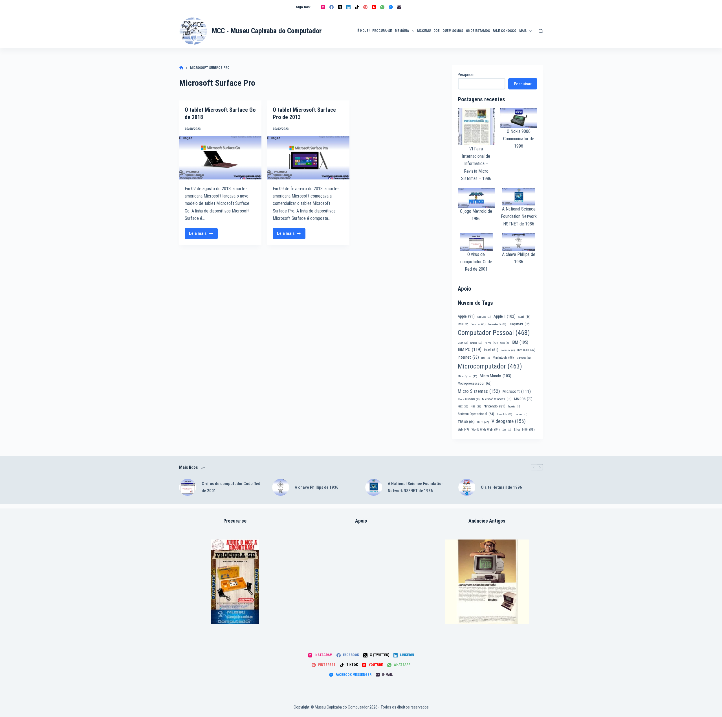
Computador (519, 324)
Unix (483, 422)
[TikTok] (357, 7)
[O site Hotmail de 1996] (466, 487)
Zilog (506, 429)
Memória (402, 31)
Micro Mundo (495, 375)
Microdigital (467, 376)
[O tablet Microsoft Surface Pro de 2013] (308, 157)
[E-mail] (399, 7)
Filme (491, 342)
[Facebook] (331, 7)
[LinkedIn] (348, 7)
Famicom (476, 342)
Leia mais (203, 235)
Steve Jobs (504, 414)
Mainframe (523, 357)
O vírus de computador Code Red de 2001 (476, 262)
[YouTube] (374, 7)
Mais (523, 31)
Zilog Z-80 (524, 429)
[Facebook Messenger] (391, 7)
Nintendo (494, 406)
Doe (436, 31)
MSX (463, 406)
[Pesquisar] (541, 31)
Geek (504, 342)
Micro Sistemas (479, 391)
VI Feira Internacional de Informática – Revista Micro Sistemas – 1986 (476, 163)
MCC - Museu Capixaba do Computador (267, 31)
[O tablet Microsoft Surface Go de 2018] (220, 157)
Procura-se (382, 31)
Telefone (520, 414)
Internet (468, 357)
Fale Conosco (504, 31)
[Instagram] (323, 7)
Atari (524, 316)
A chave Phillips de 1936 (316, 487)
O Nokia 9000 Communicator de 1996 (518, 139)
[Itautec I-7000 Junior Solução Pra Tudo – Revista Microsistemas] (487, 582)
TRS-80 (466, 422)
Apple (466, 316)
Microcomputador (490, 366)
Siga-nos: (303, 7)
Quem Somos (453, 31)
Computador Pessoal (494, 333)
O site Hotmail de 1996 (501, 487)
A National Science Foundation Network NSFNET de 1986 (519, 216)
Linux (485, 357)
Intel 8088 (526, 350)
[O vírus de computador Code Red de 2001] (187, 487)
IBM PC (469, 349)
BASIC (463, 324)
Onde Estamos (478, 31)
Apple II (505, 316)
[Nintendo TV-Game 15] (235, 582)
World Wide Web (486, 429)
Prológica (514, 406)
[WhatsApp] (382, 7)
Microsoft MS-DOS (468, 399)
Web (463, 429)
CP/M (463, 342)
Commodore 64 (497, 324)
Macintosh (503, 357)
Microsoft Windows (497, 399)
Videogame (509, 421)
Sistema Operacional (476, 414)
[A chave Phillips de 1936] (280, 487)
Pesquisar (466, 74)
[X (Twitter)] (340, 7)
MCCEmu (424, 31)
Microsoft (517, 391)
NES (476, 406)
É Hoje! (363, 31)
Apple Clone (484, 316)
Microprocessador (475, 383)
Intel (491, 349)
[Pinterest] (365, 7)
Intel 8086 (508, 350)
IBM (520, 342)
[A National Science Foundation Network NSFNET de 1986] (373, 487)
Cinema (478, 324)
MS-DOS (523, 399)
